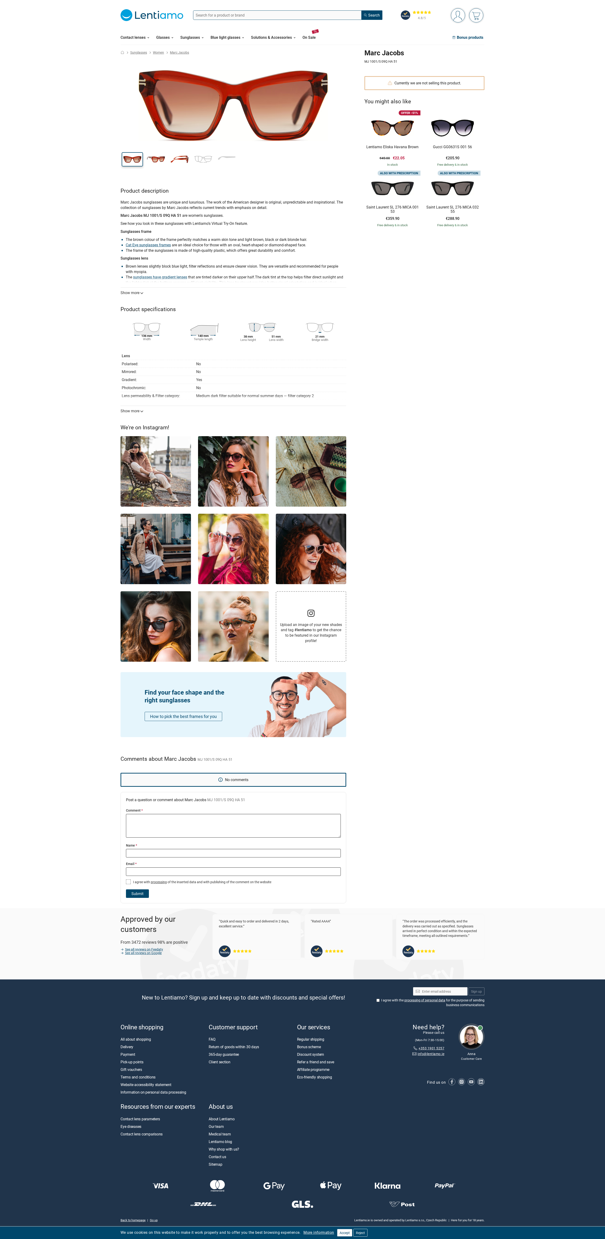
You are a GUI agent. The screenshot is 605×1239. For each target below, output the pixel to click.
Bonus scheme (309, 1047)
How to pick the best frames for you (183, 716)
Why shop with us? (224, 1149)
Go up (154, 1220)
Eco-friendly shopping (314, 1077)
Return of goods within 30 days (234, 1047)
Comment (134, 810)
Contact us (217, 1156)
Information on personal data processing (153, 1092)
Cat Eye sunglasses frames (148, 245)
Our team (216, 1126)
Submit (137, 893)
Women (158, 52)
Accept (345, 1232)
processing (159, 882)
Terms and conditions (138, 1077)
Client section (219, 1062)
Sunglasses (138, 52)
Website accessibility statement (146, 1084)
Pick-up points (132, 1062)
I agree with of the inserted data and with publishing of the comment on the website (201, 882)
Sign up (476, 991)
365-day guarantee (224, 1054)
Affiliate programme (313, 1069)
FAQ (212, 1039)
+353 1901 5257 (431, 1048)
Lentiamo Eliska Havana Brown (392, 147)
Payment (128, 1054)
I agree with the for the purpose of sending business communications (432, 1002)
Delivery (127, 1047)
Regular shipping (310, 1039)
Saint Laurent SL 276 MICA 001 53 (392, 209)
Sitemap (215, 1164)
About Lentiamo (222, 1119)
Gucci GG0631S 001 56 (452, 147)
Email (131, 863)
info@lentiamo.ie (431, 1054)
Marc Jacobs (179, 52)
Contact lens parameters (140, 1119)
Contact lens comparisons (142, 1134)
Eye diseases (131, 1126)
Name (131, 845)
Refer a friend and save (315, 1062)
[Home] (122, 52)
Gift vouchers (131, 1069)
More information (318, 1232)
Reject (360, 1232)
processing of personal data (424, 1000)
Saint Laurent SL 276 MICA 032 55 (452, 209)
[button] (132, 159)
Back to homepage (133, 1220)
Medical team (220, 1134)
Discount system (310, 1054)
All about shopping (136, 1039)
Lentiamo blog (220, 1141)
